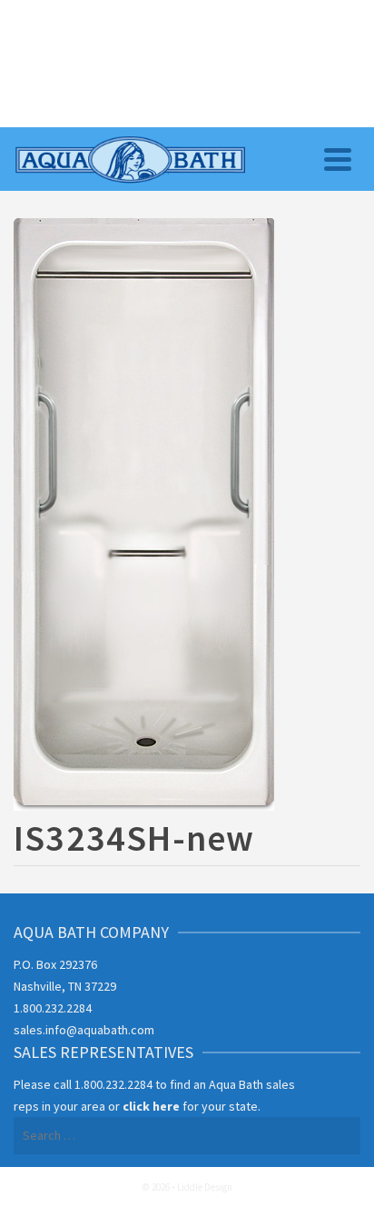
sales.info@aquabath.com (84, 1030)
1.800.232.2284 (53, 1008)
